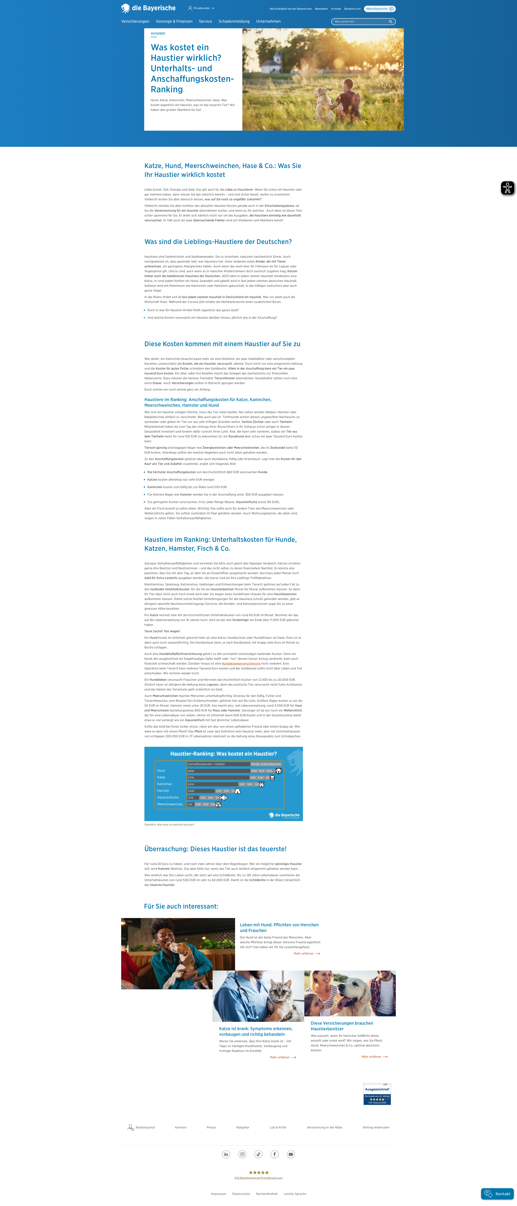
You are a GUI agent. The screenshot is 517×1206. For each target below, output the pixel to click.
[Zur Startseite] (148, 9)
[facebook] (275, 1154)
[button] (201, 8)
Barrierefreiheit (267, 1194)
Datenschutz (241, 1194)
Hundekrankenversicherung (241, 663)
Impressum (218, 1194)
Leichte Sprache (295, 1194)
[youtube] (291, 1154)
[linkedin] (226, 1154)
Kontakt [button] (336, 8)
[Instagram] (242, 1154)
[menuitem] (291, 9)
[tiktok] (258, 1154)
